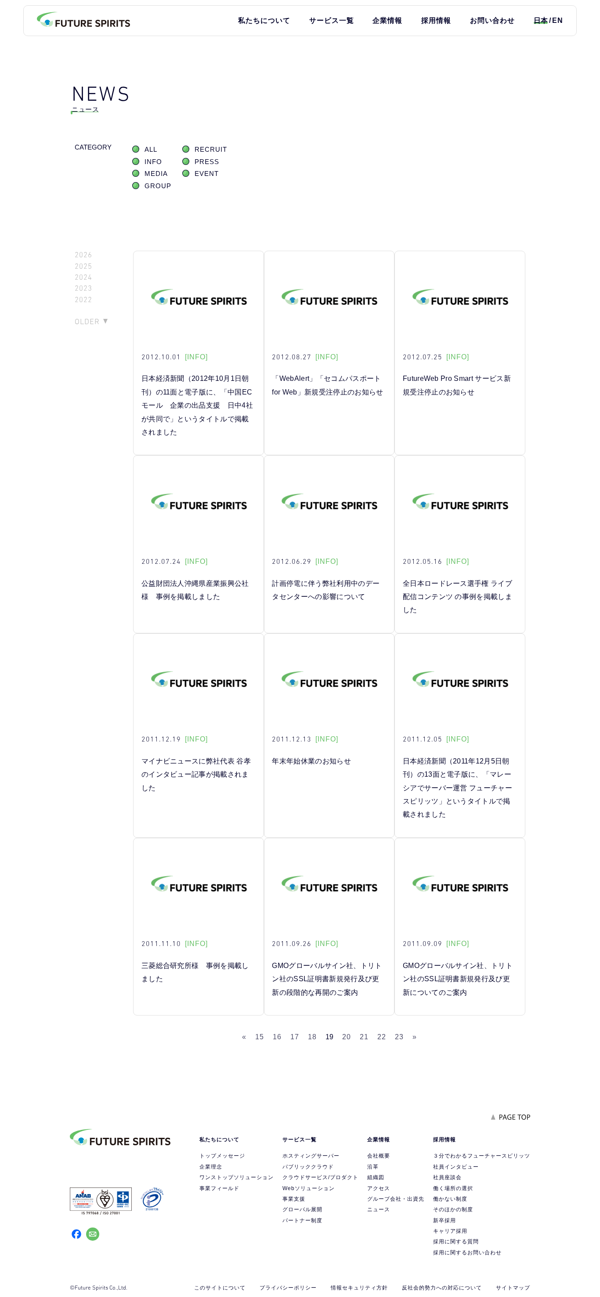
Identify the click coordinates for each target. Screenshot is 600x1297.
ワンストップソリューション (236, 1177)
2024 (83, 277)
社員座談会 (447, 1177)
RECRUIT (211, 149)
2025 (83, 266)
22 (381, 1037)
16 (277, 1037)
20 (346, 1037)
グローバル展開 (302, 1209)
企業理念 (210, 1167)
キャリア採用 (450, 1231)
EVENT (207, 173)
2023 (83, 288)
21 (364, 1037)
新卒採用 (444, 1220)
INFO (153, 161)
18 (312, 1037)
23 (399, 1037)
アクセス (378, 1188)
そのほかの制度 (453, 1209)
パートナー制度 (302, 1220)
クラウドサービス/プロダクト (320, 1177)
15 (259, 1037)
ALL (151, 149)
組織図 (375, 1177)
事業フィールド (219, 1188)
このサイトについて (220, 1288)
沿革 (373, 1167)
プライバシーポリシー (288, 1288)
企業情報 (387, 20)
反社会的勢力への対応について (442, 1288)
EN (557, 20)
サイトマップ (513, 1288)
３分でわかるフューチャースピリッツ (481, 1156)
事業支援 (293, 1199)
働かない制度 (450, 1199)
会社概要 (378, 1156)
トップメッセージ (222, 1156)
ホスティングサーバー (311, 1156)
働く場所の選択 (453, 1188)
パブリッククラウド (308, 1167)
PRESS (207, 161)
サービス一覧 (331, 20)
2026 (83, 255)
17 (294, 1037)
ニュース (378, 1209)
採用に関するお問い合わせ (467, 1253)
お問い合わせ (492, 20)
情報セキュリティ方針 (359, 1288)
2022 (83, 300)
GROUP (158, 186)
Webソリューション (308, 1188)
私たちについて (264, 20)
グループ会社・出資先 (395, 1199)
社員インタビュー (456, 1167)
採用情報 (436, 20)
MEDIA (156, 173)
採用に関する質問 (456, 1242)
